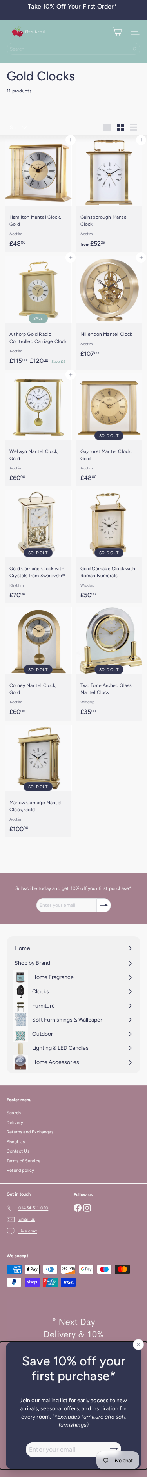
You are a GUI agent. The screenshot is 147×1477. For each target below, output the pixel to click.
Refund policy (20, 1170)
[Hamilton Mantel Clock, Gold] (38, 195)
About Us (16, 1141)
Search (14, 1112)
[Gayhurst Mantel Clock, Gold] (109, 430)
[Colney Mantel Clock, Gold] (38, 664)
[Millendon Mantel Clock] (109, 309)
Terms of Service (23, 1160)
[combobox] (73, 49)
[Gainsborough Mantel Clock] (109, 195)
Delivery (15, 1122)
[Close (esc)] (138, 1344)
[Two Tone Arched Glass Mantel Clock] (109, 664)
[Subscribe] (114, 1449)
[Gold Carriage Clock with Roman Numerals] (109, 546)
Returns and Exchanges (30, 1131)
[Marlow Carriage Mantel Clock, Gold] (38, 781)
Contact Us (18, 1151)
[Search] (134, 49)
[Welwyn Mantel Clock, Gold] (38, 430)
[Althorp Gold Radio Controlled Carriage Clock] (38, 313)
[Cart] (117, 31)
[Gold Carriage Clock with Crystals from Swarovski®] (38, 546)
